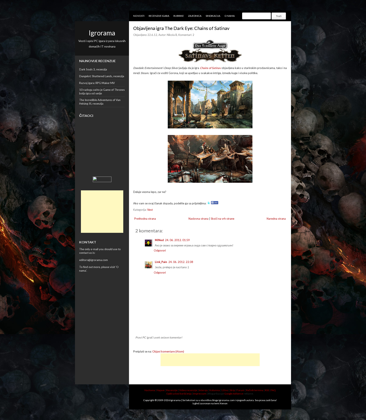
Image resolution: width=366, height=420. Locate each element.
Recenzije (171, 390)
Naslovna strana (198, 218)
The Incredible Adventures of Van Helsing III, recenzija (100, 101)
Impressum (199, 393)
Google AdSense (233, 393)
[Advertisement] (102, 211)
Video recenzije (188, 390)
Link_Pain (161, 262)
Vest (150, 209)
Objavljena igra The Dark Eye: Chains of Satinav (181, 28)
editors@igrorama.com (93, 260)
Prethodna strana (145, 218)
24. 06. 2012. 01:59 (177, 240)
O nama (230, 15)
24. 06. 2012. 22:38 (180, 262)
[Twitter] (208, 203)
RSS (267, 390)
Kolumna (214, 390)
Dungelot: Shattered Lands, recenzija (101, 76)
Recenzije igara (159, 15)
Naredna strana (276, 218)
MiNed (159, 240)
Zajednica (194, 15)
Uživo (225, 390)
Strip (232, 390)
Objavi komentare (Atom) (168, 351)
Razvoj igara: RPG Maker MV (97, 83)
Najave (161, 390)
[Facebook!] (214, 203)
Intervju (203, 390)
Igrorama (102, 33)
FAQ (273, 390)
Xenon (223, 403)
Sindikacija (213, 15)
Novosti (138, 15)
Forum (240, 390)
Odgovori (160, 250)
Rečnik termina (254, 390)
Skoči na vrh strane (222, 218)
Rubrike (178, 15)
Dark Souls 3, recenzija (93, 69)
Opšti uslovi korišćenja (178, 393)
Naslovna (149, 390)
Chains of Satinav (210, 68)
